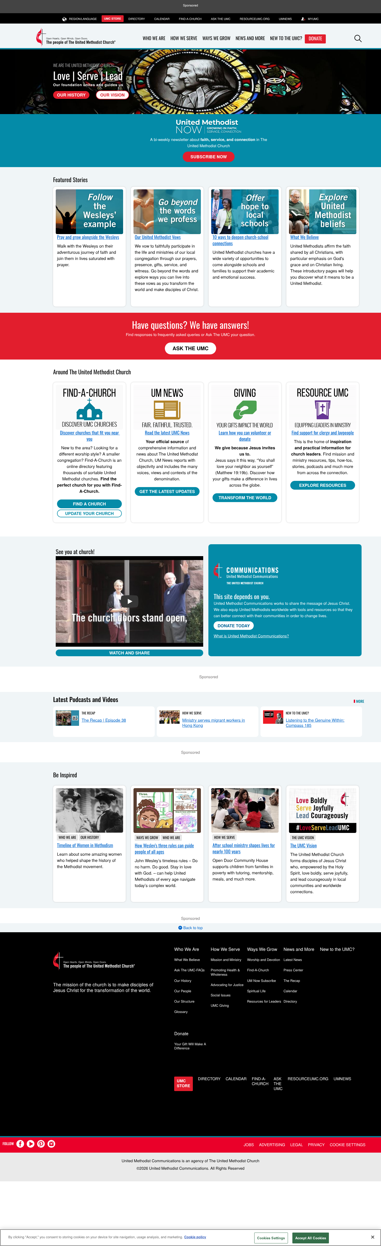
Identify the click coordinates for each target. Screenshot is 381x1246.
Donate (315, 38)
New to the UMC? (286, 38)
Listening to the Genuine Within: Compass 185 (315, 722)
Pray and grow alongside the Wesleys (88, 237)
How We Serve (184, 38)
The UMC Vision (303, 837)
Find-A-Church (190, 19)
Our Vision (112, 95)
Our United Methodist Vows (158, 237)
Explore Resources (322, 485)
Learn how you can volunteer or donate (245, 435)
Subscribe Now (208, 157)
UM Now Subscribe (261, 980)
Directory (136, 19)
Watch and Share (129, 653)
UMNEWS (285, 19)
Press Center (293, 969)
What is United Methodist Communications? (251, 636)
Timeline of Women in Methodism (85, 845)
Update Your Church (89, 513)
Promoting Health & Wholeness (225, 971)
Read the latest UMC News (167, 432)
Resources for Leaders (264, 1001)
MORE (360, 701)
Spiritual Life (256, 990)
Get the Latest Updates (167, 491)
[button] (358, 38)
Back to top (192, 927)
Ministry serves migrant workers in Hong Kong (213, 722)
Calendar (162, 19)
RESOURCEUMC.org (255, 19)
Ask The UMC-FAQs (189, 969)
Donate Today (233, 626)
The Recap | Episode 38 (104, 720)
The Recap (88, 712)
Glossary (181, 1011)
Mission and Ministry (226, 959)
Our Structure (184, 1001)
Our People (182, 990)
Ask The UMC (191, 348)
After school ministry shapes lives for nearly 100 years (244, 848)
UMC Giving (220, 1005)
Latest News (293, 959)
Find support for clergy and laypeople (323, 432)
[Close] (372, 1237)
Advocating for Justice (227, 984)
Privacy (316, 1144)
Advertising (272, 1144)
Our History (71, 95)
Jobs (249, 1144)
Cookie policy (195, 1236)
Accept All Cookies (310, 1237)
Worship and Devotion (263, 959)
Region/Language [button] (83, 19)
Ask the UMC (220, 19)
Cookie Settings (347, 1144)
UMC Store (112, 19)
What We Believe (304, 237)
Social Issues (221, 995)
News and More (250, 38)
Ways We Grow (216, 38)
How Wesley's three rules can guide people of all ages (164, 848)
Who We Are (154, 38)
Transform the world (245, 498)
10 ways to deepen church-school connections (240, 240)
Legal (296, 1144)
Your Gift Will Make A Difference (190, 1045)
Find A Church (89, 504)
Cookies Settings (271, 1237)
